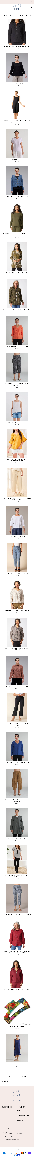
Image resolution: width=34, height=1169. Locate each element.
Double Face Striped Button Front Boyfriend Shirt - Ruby (17, 951)
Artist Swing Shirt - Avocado (17, 272)
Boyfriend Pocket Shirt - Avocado (17, 309)
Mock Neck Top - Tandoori (17, 687)
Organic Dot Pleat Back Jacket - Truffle (17, 648)
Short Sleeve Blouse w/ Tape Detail (17, 876)
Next (24, 1076)
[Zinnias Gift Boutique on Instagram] (15, 1100)
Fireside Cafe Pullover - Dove (17, 611)
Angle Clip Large (17, 1027)
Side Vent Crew (17, 83)
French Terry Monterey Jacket (17, 46)
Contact (4, 1123)
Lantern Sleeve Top (17, 537)
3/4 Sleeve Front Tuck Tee (17, 346)
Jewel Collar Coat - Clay (17, 838)
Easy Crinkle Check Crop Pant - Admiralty (17, 384)
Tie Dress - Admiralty (17, 1064)
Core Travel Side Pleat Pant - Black (17, 724)
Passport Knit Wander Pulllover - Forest (17, 234)
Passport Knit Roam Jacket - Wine (17, 990)
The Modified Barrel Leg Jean (17, 574)
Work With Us (21, 1123)
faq (18, 1110)
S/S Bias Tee (17, 159)
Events (4, 1118)
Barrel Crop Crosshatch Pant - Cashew (17, 800)
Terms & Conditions (23, 1113)
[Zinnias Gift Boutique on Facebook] (19, 1100)
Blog (3, 1115)
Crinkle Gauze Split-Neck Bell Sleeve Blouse (17, 460)
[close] (32, 2)
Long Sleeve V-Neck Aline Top (17, 762)
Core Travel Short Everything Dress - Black (17, 121)
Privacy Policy (22, 1118)
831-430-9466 (9, 1136)
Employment (21, 1120)
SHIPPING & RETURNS (23, 1115)
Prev (9, 1076)
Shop (3, 1113)
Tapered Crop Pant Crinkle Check (17, 914)
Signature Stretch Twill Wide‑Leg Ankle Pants (17, 498)
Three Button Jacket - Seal (17, 196)
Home (3, 1110)
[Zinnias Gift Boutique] (17, 7)
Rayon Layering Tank (17, 422)
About (4, 1120)
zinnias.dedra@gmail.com (12, 1139)
